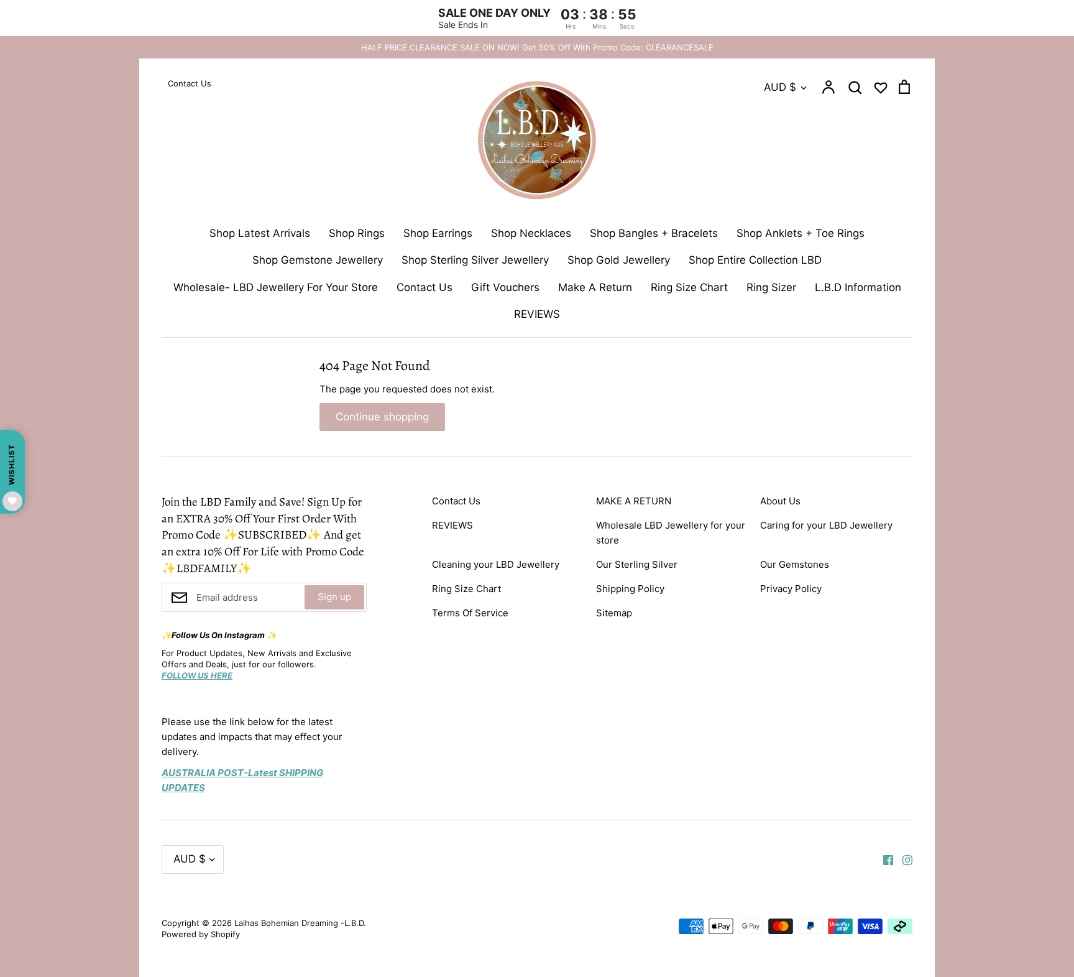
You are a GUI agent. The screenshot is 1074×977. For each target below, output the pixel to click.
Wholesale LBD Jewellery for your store (670, 532)
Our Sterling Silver (636, 564)
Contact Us (424, 287)
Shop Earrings (437, 233)
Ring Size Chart (689, 287)
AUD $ (780, 87)
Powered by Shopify (201, 934)
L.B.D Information (858, 287)
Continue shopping (382, 416)
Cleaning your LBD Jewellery (495, 564)
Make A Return (595, 287)
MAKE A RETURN (633, 501)
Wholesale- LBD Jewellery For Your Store (275, 287)
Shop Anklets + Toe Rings (801, 233)
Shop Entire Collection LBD (755, 260)
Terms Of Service (470, 613)
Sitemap (614, 613)
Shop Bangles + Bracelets (654, 233)
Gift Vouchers (505, 287)
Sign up (334, 597)
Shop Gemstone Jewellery (317, 260)
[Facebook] (883, 859)
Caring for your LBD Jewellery (826, 525)
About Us (780, 501)
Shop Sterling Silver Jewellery (475, 260)
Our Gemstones (794, 564)
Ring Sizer (771, 287)
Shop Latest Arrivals (259, 233)
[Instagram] (902, 859)
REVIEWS (537, 314)
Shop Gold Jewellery (618, 260)
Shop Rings (357, 233)
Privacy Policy (791, 589)
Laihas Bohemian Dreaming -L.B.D (299, 923)
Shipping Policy (630, 589)
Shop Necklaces (531, 233)
